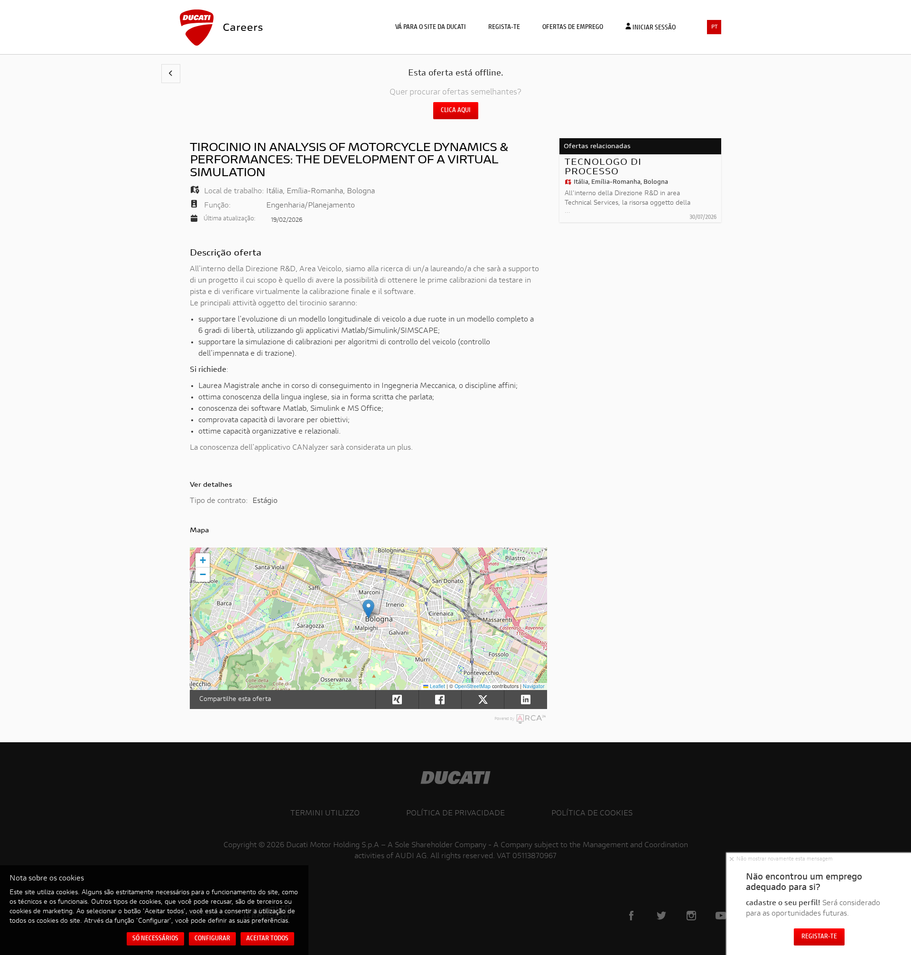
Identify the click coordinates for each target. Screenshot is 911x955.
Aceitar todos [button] (267, 939)
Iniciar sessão (653, 28)
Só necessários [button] (155, 939)
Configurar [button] (212, 939)
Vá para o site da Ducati (430, 27)
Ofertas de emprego (572, 27)
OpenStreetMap (473, 686)
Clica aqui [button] (456, 110)
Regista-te (504, 27)
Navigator (534, 686)
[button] (170, 73)
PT (714, 27)
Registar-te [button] (819, 937)
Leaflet (436, 686)
